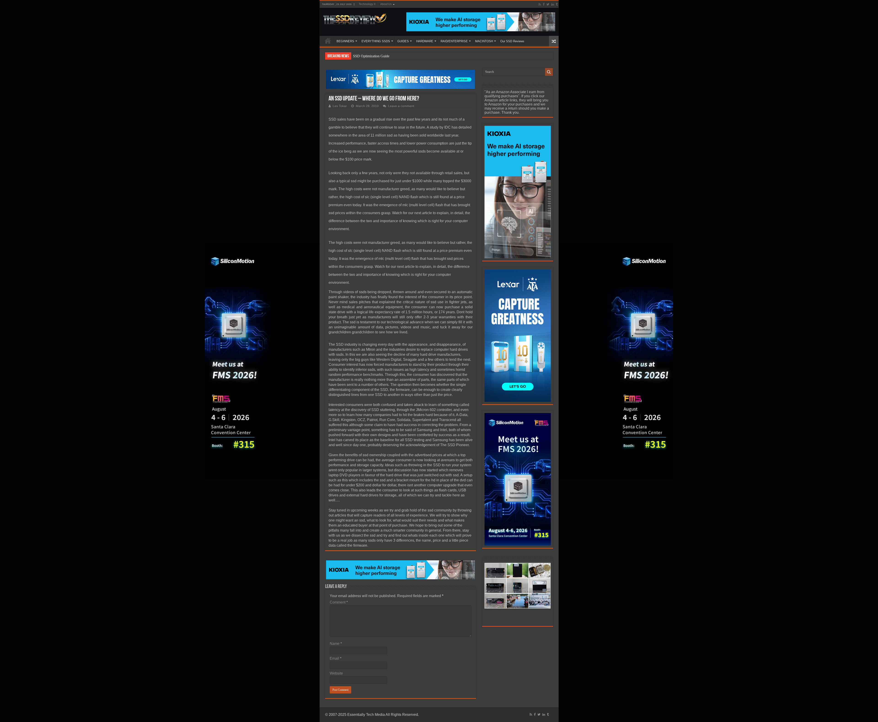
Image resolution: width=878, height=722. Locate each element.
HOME (328, 40)
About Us (386, 4)
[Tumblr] (556, 4)
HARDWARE (424, 41)
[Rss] (539, 4)
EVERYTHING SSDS (375, 41)
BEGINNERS (345, 41)
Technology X (367, 4)
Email (335, 658)
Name (336, 644)
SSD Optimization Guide (371, 56)
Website (336, 673)
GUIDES (403, 41)
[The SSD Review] (354, 17)
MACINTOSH (484, 41)
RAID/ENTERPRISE (454, 41)
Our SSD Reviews (512, 41)
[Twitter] (548, 4)
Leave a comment (401, 106)
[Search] (549, 72)
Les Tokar (340, 106)
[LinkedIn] (552, 4)
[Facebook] (543, 4)
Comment (339, 602)
